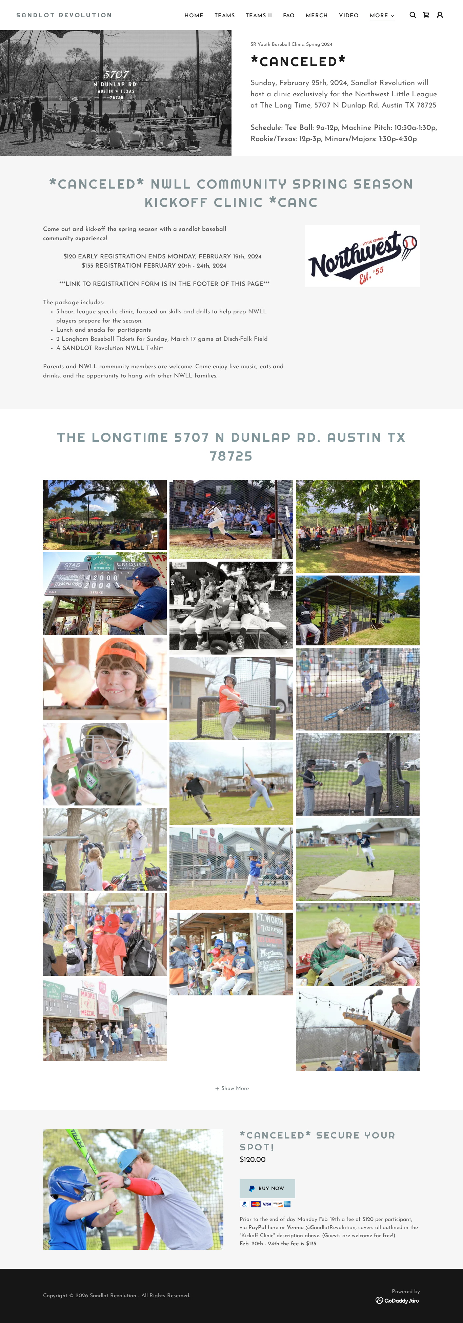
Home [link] (194, 16)
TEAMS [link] (225, 16)
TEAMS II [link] (259, 16)
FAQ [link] (289, 16)
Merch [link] (317, 16)
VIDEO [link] (349, 16)
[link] (64, 16)
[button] (382, 16)
